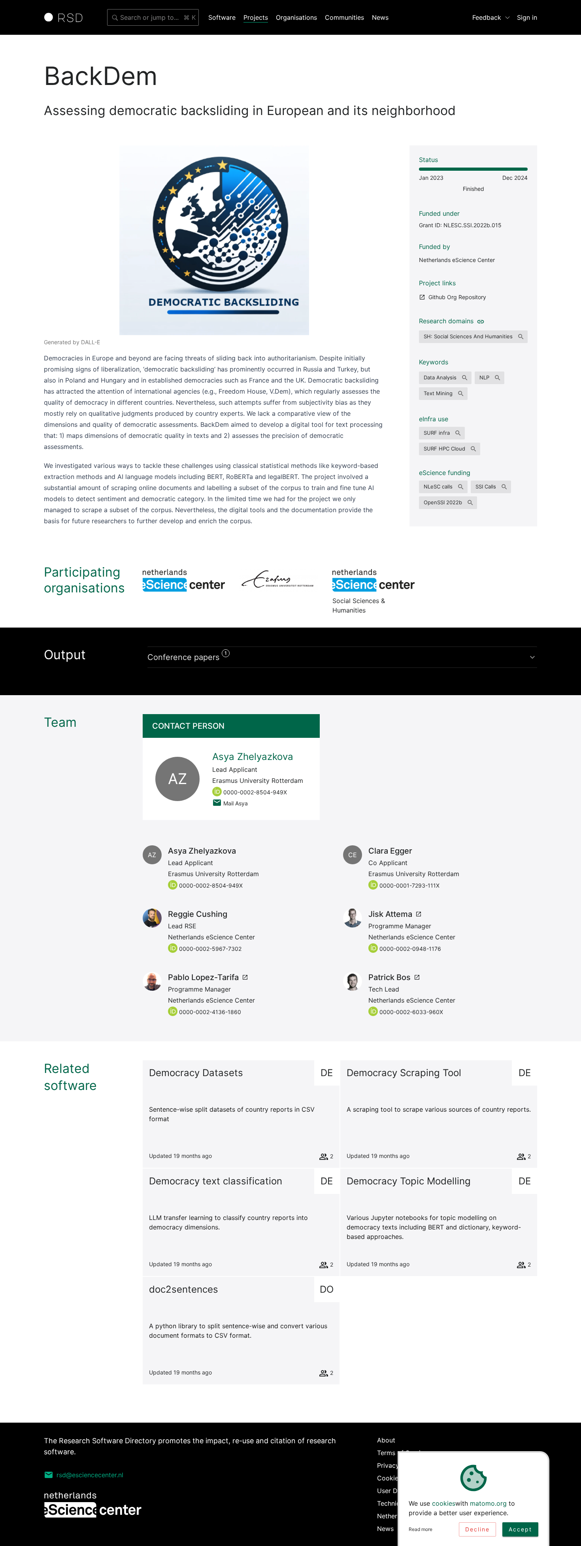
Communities (344, 17)
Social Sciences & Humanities (373, 580)
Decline (477, 1529)
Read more (420, 1529)
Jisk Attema (390, 914)
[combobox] (153, 17)
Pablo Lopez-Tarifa (203, 977)
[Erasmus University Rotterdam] (279, 580)
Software (222, 17)
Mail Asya (235, 803)
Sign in (527, 17)
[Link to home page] (66, 17)
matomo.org (488, 1503)
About (386, 1440)
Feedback (486, 17)
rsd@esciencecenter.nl (90, 1475)
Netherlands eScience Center (457, 259)
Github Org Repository (457, 297)
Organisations (296, 17)
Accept (520, 1529)
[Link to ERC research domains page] (479, 321)
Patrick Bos (389, 977)
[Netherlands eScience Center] (184, 580)
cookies (443, 1503)
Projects (255, 17)
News (380, 17)
